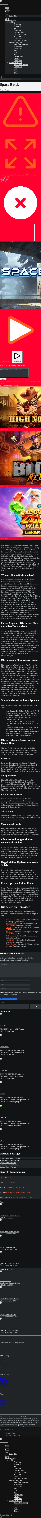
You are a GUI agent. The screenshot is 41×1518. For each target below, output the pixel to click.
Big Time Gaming (20, 40)
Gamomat (17, 30)
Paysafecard (18, 46)
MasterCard (18, 48)
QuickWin (3, 1117)
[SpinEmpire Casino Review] (5, 1214)
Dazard (8, 1177)
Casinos (7, 10)
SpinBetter (4, 1070)
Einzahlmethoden (15, 42)
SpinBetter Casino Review (9, 1160)
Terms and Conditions (12, 1435)
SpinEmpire (4, 1047)
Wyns (2, 1141)
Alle (1, 1398)
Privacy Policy (10, 1433)
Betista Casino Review (8, 1167)
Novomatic (18, 26)
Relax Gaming (11, 944)
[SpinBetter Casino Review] (5, 1230)
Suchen (2, 1003)
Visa (15, 50)
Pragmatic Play (19, 32)
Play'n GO (9, 932)
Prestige (3, 1025)
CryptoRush (10, 1182)
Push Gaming (10, 936)
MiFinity (17, 59)
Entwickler (13, 16)
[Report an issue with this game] (20, 133)
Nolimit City (10, 940)
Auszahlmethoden (15, 63)
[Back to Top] (1, 1517)
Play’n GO (18, 38)
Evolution (17, 24)
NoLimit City (18, 36)
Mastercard (4, 1359)
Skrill (16, 52)
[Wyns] (5, 1139)
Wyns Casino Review (8, 1163)
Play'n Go (3, 1383)
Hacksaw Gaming (20, 34)
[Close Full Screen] (20, 223)
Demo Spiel (4, 429)
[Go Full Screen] (20, 173)
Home (7, 8)
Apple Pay (4, 1363)
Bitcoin (16, 73)
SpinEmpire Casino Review (10, 1158)
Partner (2, 1402)
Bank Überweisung (21, 44)
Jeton (15, 55)
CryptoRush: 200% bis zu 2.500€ (18, 1187)
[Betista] (5, 1092)
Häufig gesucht (10, 20)
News (7, 18)
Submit (3, 379)
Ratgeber (3, 1404)
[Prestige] (5, 1023)
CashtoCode (18, 57)
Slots (6, 14)
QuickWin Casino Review (9, 1165)
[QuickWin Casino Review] (5, 1261)
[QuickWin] (5, 1115)
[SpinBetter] (5, 1068)
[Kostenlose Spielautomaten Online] (4, 4)
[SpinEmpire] (5, 1045)
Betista (2, 1094)
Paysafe (3, 1365)
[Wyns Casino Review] (5, 1245)
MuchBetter (18, 61)
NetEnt (8, 928)
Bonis (7, 12)
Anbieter (12, 22)
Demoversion (17, 361)
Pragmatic (3, 1385)
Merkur (16, 28)
